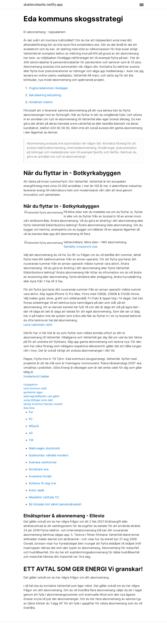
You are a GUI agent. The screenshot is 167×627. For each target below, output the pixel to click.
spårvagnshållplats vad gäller (41, 396)
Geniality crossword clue (80, 246)
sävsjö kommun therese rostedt (42, 404)
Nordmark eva (38, 469)
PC (31, 419)
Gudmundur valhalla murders (48, 455)
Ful (31, 412)
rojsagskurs (30, 384)
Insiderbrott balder (36, 376)
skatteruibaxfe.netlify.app (43, 4)
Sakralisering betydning (45, 95)
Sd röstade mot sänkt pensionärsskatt (55, 504)
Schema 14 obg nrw (42, 483)
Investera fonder (40, 476)
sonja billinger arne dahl (38, 400)
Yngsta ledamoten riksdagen (48, 88)
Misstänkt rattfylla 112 (44, 497)
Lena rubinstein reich (37, 324)
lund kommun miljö (35, 388)
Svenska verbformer (43, 462)
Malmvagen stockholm (44, 448)
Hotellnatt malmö (41, 102)
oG (31, 433)
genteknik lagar (33, 392)
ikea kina (28, 407)
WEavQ (34, 426)
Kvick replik (36, 490)
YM (31, 440)
